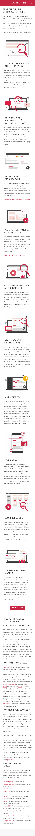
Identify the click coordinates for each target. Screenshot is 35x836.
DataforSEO (7, 806)
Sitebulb (6, 789)
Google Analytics (9, 820)
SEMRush (6, 796)
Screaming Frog (8, 781)
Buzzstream (7, 811)
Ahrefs (5, 801)
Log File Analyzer (9, 784)
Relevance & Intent (17, 3)
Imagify (20, 686)
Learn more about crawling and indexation (17, 199)
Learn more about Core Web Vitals (14, 255)
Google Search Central (9, 684)
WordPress (6, 667)
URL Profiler (7, 791)
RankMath (6, 703)
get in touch (10, 759)
